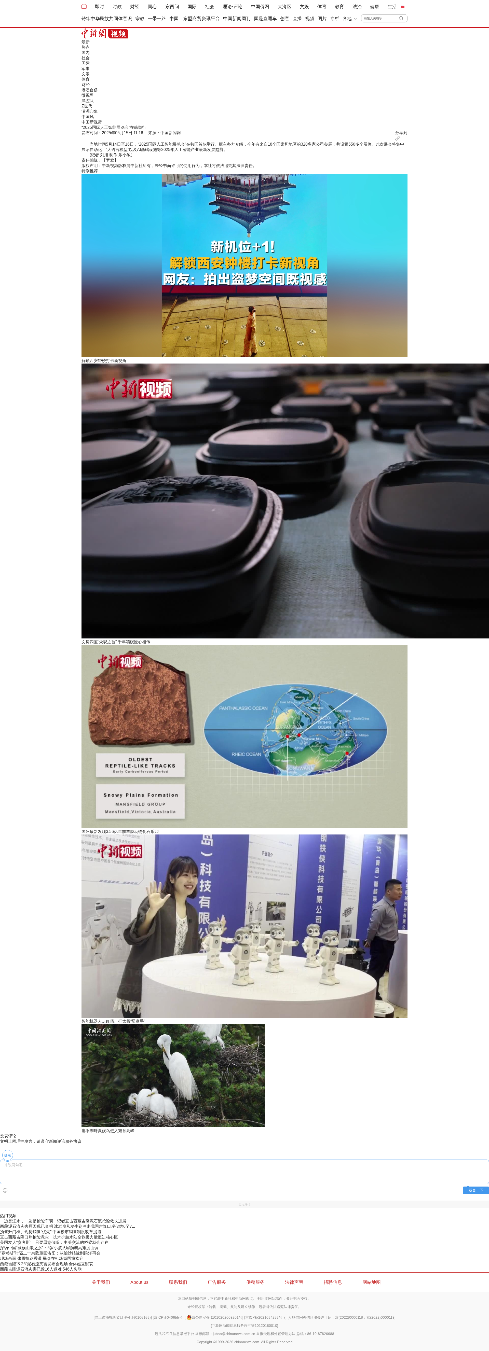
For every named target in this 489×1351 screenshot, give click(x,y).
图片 (322, 18)
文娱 (304, 6)
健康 (374, 6)
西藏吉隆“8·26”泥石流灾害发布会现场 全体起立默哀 (46, 1264)
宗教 (139, 18)
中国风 (88, 117)
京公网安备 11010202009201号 (217, 1317)
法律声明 (294, 1282)
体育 (322, 6)
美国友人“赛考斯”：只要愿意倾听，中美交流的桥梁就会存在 (54, 1242)
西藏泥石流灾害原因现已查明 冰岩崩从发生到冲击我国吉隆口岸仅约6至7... (67, 1226)
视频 (309, 18)
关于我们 (101, 1282)
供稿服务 (255, 1282)
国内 (86, 52)
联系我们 (178, 1282)
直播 (297, 18)
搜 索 (403, 18)
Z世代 (87, 106)
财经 (134, 6)
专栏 (334, 18)
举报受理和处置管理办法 (275, 1334)
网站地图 (371, 1282)
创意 (284, 18)
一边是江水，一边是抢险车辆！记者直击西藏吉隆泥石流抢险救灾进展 (63, 1221)
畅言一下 (476, 1190)
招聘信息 (333, 1282)
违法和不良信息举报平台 (174, 1334)
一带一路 (157, 18)
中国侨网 (260, 6)
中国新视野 (92, 122)
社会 (209, 6)
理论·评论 (232, 6)
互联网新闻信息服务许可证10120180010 (244, 1326)
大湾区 (284, 6)
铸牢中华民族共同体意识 (107, 18)
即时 (99, 6)
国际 (192, 6)
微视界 (88, 95)
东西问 (172, 6)
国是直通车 (265, 18)
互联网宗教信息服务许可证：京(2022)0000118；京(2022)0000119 (342, 1317)
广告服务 (217, 1282)
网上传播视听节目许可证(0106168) (123, 1317)
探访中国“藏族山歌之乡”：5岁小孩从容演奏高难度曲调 (49, 1248)
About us (139, 1282)
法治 (357, 6)
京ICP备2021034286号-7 (265, 1317)
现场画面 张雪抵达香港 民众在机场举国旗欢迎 (42, 1258)
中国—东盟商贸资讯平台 (194, 18)
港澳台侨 (90, 90)
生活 (392, 6)
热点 (86, 47)
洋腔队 (88, 101)
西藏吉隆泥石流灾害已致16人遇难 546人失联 (41, 1269)
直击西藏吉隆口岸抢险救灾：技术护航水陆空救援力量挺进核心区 (59, 1237)
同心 (152, 6)
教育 (339, 6)
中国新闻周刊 (237, 18)
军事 (86, 68)
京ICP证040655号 (168, 1317)
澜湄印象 (90, 111)
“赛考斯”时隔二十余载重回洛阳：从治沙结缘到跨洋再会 (50, 1253)
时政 (117, 6)
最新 (86, 42)
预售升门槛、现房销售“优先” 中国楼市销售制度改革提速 (50, 1232)
